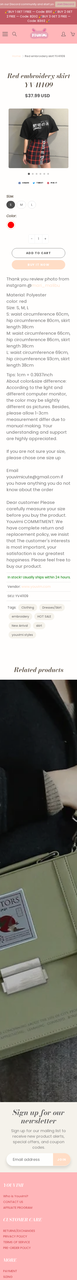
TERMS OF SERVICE (16, 1242)
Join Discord (65, 4)
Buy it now (38, 265)
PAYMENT (10, 1271)
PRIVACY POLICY (15, 1236)
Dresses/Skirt (52, 607)
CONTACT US (13, 1202)
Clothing (27, 607)
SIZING (8, 1277)
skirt (39, 626)
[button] (29, 174)
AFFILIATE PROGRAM (17, 1208)
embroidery (20, 616)
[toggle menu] (5, 34)
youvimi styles (22, 635)
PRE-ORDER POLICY (17, 1248)
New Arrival (20, 626)
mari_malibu (46, 285)
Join (61, 1159)
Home (16, 56)
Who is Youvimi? (15, 1196)
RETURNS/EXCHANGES (19, 1231)
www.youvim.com (36, 586)
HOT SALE (44, 616)
